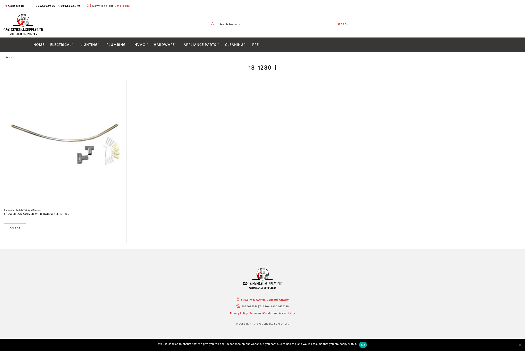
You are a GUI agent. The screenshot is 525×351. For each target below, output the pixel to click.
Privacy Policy (239, 313)
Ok (363, 344)
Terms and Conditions (263, 313)
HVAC (140, 45)
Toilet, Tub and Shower (28, 210)
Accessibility (287, 313)
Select (15, 228)
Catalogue (122, 6)
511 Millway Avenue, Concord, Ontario (265, 299)
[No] (520, 345)
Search (343, 24)
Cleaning (234, 45)
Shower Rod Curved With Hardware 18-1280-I (38, 214)
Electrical (61, 45)
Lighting (89, 45)
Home (39, 45)
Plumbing (116, 45)
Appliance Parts (200, 45)
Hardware (164, 45)
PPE (255, 45)
